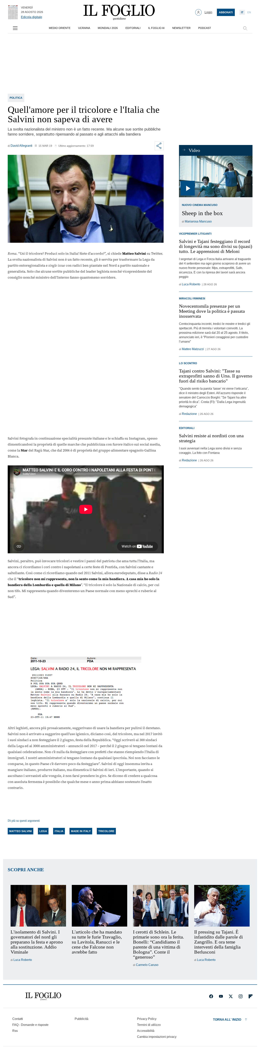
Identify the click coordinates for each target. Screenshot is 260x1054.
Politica (16, 97)
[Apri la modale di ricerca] (245, 28)
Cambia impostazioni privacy (156, 1036)
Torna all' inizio (227, 1019)
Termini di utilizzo (149, 1024)
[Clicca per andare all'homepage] (43, 996)
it (242, 12)
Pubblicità (81, 1018)
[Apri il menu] (15, 28)
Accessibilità (145, 1030)
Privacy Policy (146, 1018)
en (249, 12)
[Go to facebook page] (211, 996)
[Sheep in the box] (215, 176)
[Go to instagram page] (240, 996)
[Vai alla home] (119, 12)
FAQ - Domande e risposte (30, 1024)
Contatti (17, 1018)
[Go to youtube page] (221, 996)
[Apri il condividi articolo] (159, 145)
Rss (15, 1030)
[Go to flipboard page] (250, 996)
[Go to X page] (231, 996)
